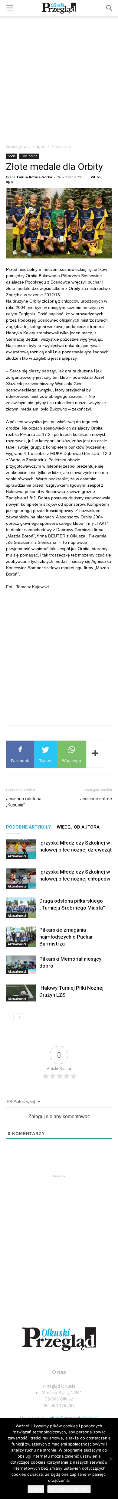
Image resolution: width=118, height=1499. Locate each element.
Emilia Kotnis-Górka (34, 177)
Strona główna (18, 146)
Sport (41, 146)
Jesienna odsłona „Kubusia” (23, 802)
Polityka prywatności (69, 1489)
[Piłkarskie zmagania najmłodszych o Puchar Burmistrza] (21, 936)
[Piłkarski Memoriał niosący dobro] (21, 965)
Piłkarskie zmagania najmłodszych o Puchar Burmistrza (66, 937)
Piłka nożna (61, 146)
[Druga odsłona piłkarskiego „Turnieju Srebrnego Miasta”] (21, 907)
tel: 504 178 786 (59, 1405)
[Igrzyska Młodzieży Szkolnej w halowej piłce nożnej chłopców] (21, 878)
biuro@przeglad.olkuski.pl (74, 1418)
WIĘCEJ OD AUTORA (78, 827)
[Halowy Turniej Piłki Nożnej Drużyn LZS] (21, 993)
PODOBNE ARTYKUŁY (28, 827)
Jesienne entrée (96, 798)
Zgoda (36, 1489)
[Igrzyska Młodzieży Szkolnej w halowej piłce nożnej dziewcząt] (21, 848)
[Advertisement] (59, 78)
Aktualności (17, 856)
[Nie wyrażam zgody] (110, 1459)
